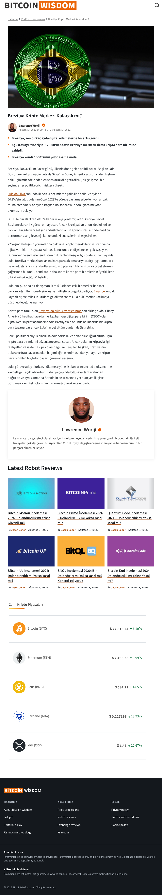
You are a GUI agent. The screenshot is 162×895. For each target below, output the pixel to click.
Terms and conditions (125, 817)
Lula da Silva (17, 194)
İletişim (8, 817)
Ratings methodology (17, 832)
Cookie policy (119, 825)
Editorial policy (13, 825)
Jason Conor (18, 530)
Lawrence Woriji (79, 430)
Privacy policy (120, 809)
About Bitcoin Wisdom (18, 809)
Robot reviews (67, 817)
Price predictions (68, 809)
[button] (157, 6)
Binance (99, 291)
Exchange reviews (69, 825)
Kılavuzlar (64, 832)
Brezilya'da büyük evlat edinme (60, 311)
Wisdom (23, 790)
